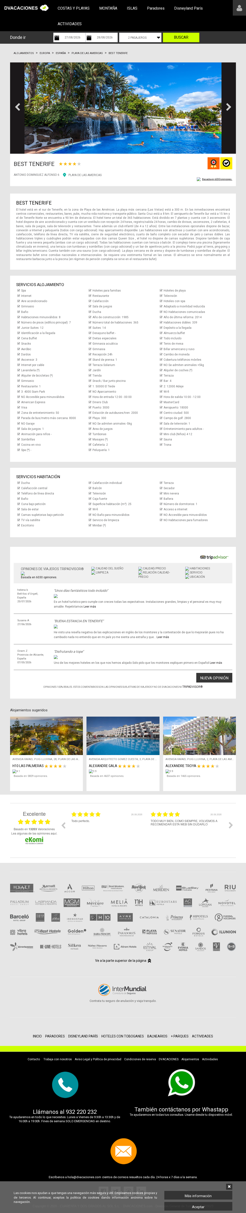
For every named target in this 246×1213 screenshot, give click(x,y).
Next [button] (231, 825)
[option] (107, 829)
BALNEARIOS (157, 1036)
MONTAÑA (108, 8)
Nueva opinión (214, 678)
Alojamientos (24, 53)
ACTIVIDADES (70, 24)
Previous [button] (63, 825)
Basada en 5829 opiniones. (31, 776)
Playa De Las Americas (87, 53)
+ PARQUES (180, 1036)
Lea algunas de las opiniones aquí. (34, 833)
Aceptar (198, 1207)
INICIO (37, 1036)
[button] (17, 108)
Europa (45, 53)
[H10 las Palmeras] (47, 771)
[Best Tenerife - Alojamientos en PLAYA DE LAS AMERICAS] (123, 108)
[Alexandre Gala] (124, 771)
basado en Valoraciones (34, 829)
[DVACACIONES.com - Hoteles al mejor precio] (26, 8)
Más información (198, 1196)
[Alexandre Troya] (201, 771)
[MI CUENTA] (239, 8)
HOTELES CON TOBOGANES (122, 1036)
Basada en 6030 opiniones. (217, 179)
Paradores (156, 8)
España (61, 53)
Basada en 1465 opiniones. (184, 776)
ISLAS (132, 8)
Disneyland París (188, 8)
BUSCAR (181, 37)
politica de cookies (84, 1197)
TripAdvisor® (192, 687)
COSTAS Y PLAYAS (74, 8)
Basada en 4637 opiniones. (107, 776)
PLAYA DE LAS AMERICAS (85, 175)
